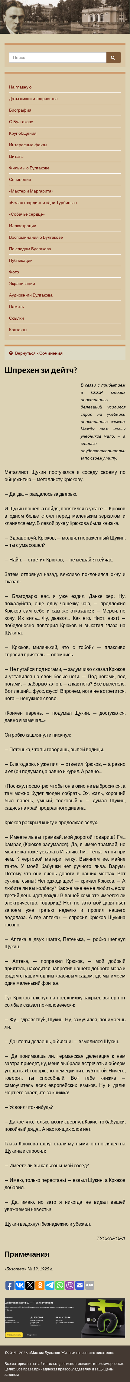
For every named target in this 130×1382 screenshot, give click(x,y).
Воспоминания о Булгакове (36, 237)
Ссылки (16, 318)
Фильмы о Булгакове (29, 167)
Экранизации (22, 283)
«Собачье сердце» (27, 214)
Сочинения (20, 179)
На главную (20, 86)
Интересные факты (28, 144)
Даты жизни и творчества (33, 98)
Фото (14, 271)
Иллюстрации (22, 225)
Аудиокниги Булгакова (31, 294)
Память (16, 306)
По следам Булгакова (30, 248)
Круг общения (23, 133)
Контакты (18, 329)
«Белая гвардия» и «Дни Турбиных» (43, 202)
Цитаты (16, 156)
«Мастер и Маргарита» (31, 190)
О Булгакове (21, 121)
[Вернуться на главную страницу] (65, 17)
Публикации (21, 260)
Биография (20, 110)
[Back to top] (116, 1368)
